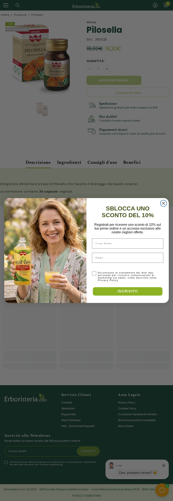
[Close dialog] (163, 203)
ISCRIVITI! (128, 291)
